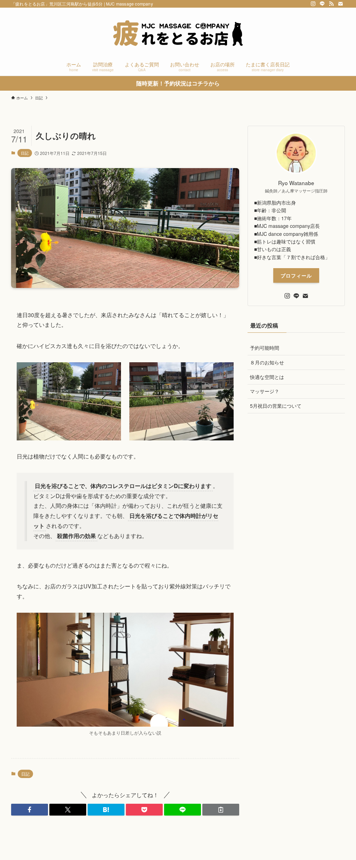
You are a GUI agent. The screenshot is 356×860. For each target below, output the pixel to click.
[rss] (331, 4)
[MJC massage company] (178, 33)
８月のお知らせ (267, 362)
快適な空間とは (267, 376)
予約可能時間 (264, 347)
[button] (29, 810)
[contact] (340, 4)
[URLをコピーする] (220, 810)
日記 (25, 153)
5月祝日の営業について (275, 405)
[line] (322, 4)
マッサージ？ (264, 391)
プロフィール (296, 275)
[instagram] (313, 4)
